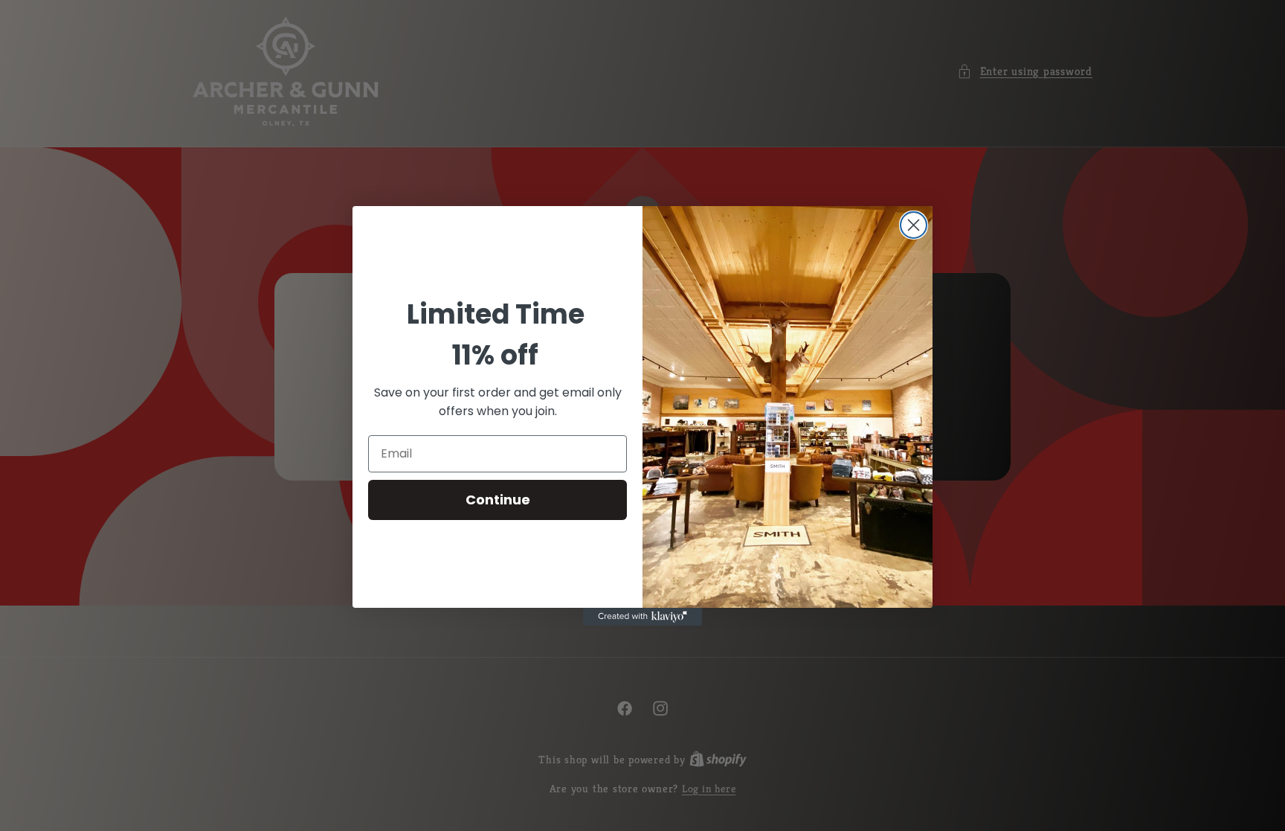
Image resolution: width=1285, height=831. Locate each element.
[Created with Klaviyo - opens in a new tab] (642, 617)
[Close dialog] (914, 225)
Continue (498, 499)
